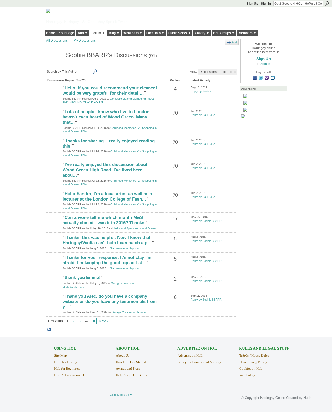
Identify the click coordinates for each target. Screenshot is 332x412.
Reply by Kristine (201, 91)
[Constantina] (53, 96)
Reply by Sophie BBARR (206, 220)
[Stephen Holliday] (53, 120)
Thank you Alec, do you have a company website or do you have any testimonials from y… (110, 301)
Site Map (60, 355)
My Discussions (85, 40)
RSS (49, 329)
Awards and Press (128, 368)
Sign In (266, 3)
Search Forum (95, 71)
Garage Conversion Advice (129, 312)
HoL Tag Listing (65, 362)
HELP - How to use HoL (71, 375)
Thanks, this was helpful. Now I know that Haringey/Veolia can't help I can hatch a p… (107, 240)
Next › (103, 321)
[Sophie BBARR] (54, 64)
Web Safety (247, 375)
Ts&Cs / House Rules (254, 355)
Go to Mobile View (121, 394)
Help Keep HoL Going (131, 375)
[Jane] (53, 226)
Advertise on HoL (190, 355)
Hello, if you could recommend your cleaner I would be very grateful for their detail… (110, 90)
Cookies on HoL (250, 368)
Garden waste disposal (124, 248)
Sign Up (252, 3)
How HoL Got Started (131, 362)
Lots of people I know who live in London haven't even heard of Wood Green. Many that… (106, 117)
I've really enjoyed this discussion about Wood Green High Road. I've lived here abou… (105, 169)
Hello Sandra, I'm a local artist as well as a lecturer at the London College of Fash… (107, 196)
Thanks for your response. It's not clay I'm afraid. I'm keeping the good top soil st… (107, 260)
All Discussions (57, 40)
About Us (122, 355)
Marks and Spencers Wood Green (134, 228)
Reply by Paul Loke (203, 114)
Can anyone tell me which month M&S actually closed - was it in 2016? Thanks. (104, 220)
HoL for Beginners (67, 368)
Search (327, 3)
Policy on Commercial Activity (199, 362)
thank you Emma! (83, 277)
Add (234, 42)
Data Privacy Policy (253, 362)
